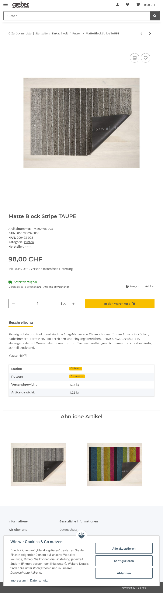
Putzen (29, 242)
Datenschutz (39, 580)
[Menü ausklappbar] (5, 2)
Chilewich (75, 368)
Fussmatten (76, 376)
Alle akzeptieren (124, 548)
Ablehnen (124, 573)
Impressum (18, 580)
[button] (117, 4)
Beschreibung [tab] (20, 323)
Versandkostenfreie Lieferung (52, 269)
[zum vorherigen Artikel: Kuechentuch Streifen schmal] (141, 33)
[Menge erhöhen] (73, 303)
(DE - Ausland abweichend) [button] (53, 286)
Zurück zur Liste (21, 33)
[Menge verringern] (13, 303)
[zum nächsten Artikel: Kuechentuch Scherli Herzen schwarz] (150, 33)
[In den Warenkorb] (11, 47)
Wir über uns (17, 530)
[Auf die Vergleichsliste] (134, 57)
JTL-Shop (141, 587)
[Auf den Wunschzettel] (145, 57)
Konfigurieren (124, 561)
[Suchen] (155, 15)
